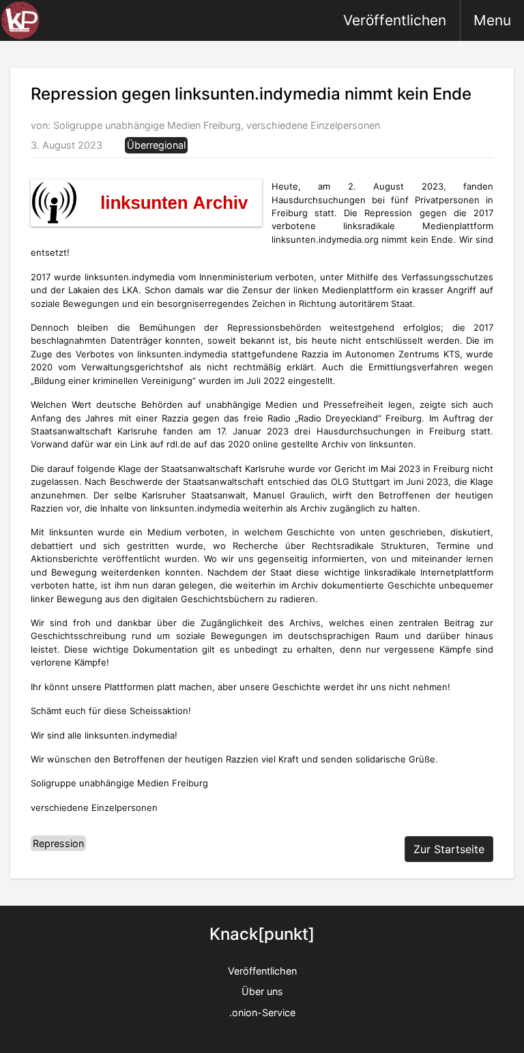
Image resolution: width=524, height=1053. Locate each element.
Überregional (156, 145)
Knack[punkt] (262, 934)
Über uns (262, 991)
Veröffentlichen (394, 20)
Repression (58, 843)
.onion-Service (262, 1012)
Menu (492, 20)
